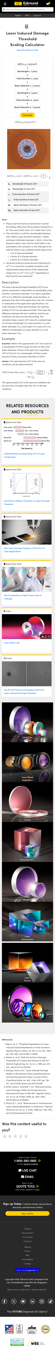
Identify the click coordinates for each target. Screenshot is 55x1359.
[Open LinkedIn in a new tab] (32, 1302)
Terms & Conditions (39, 1290)
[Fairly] (15, 1136)
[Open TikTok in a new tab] (50, 1302)
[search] (27, 9)
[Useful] (20, 1136)
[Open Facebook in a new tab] (4, 1302)
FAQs (27, 1255)
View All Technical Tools (27, 50)
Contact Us (37, 15)
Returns (27, 1251)
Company (27, 1229)
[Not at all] (4, 1136)
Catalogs (27, 1263)
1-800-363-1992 (25, 1160)
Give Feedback (27, 1259)
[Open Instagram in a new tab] (41, 1302)
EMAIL (29, 1176)
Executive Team (27, 1233)
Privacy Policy (12, 1290)
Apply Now (26, 1270)
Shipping (27, 1247)
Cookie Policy (24, 1290)
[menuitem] (6, 3)
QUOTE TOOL (25, 1186)
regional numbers (31, 1164)
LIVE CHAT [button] (29, 1170)
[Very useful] (26, 1136)
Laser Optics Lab (12, 642)
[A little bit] (10, 1136)
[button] (25, 1160)
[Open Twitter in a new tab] (13, 1302)
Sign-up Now (27, 1213)
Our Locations (28, 1237)
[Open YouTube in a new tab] (23, 1302)
